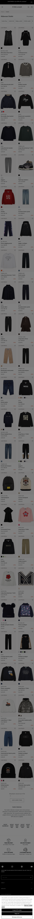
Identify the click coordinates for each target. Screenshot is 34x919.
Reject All (17, 913)
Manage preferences (17, 917)
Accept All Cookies (17, 910)
